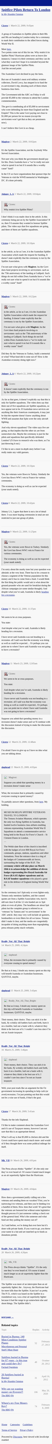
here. (9, 49)
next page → (7, 1317)
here (41, 802)
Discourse (17, 1437)
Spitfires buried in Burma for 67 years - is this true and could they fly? (14, 1360)
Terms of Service (9, 1430)
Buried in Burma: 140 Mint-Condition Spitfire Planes (13, 1339)
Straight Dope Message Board (15, 3)
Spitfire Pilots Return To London (25, 10)
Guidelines (27, 1424)
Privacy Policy (26, 1430)
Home (4, 1424)
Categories (15, 1424)
